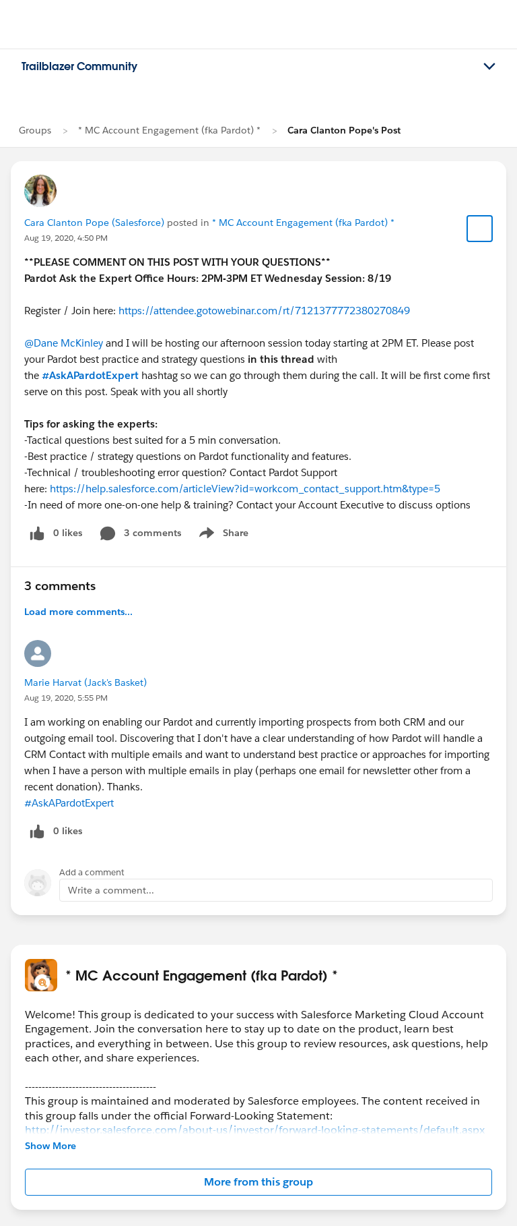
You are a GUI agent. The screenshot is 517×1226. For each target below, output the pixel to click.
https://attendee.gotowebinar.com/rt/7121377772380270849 (264, 310)
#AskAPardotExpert (90, 375)
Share (222, 535)
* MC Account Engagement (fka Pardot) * (169, 130)
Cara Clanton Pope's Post (344, 130)
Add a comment (92, 872)
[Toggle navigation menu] (489, 67)
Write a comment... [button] (111, 890)
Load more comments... (78, 612)
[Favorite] (480, 228)
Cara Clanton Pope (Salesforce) (94, 222)
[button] (258, 1182)
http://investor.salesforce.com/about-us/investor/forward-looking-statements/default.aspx (255, 1130)
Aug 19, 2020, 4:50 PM (66, 237)
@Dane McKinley (63, 343)
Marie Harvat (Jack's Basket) (85, 682)
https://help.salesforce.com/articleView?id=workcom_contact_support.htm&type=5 (245, 488)
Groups (35, 130)
